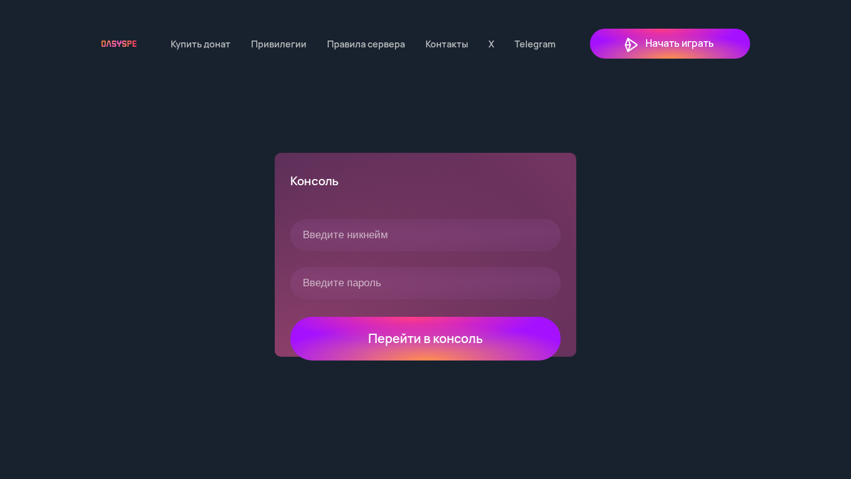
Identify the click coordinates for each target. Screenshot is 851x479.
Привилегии (279, 44)
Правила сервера (366, 44)
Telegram (535, 44)
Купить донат (201, 44)
